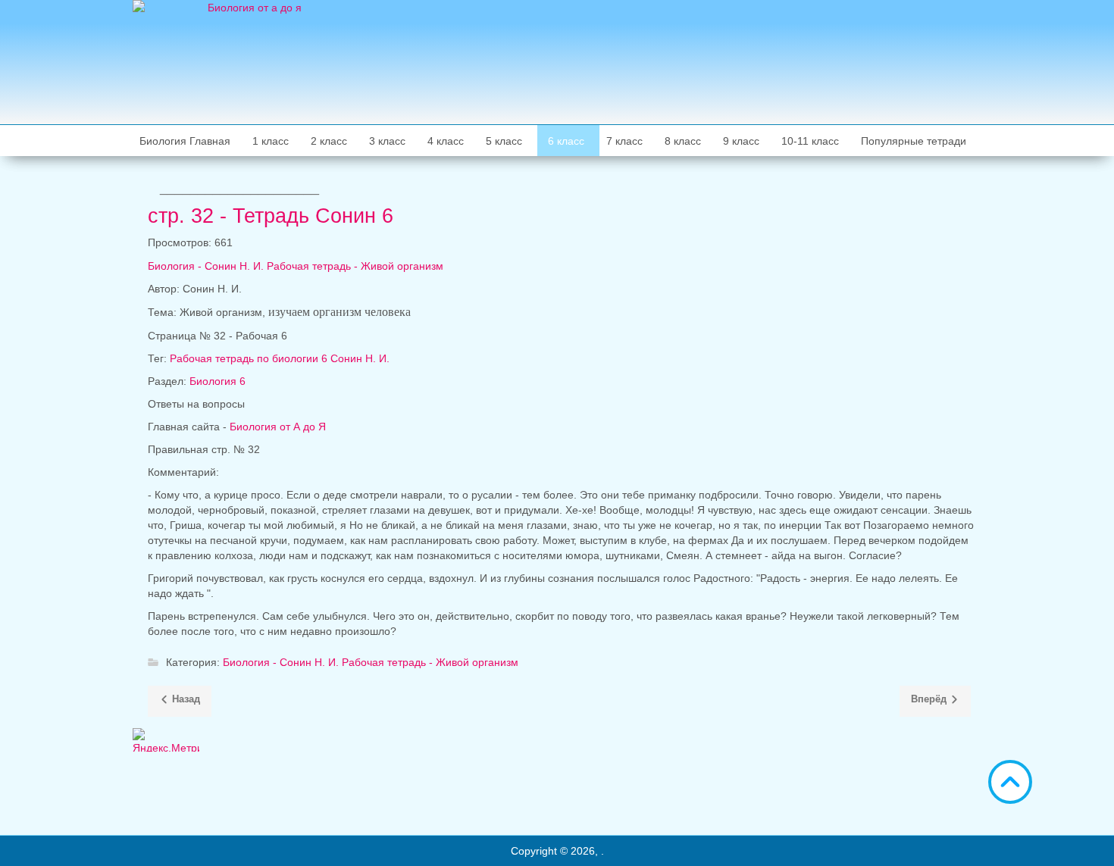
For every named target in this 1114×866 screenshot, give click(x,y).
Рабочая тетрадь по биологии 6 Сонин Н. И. (280, 358)
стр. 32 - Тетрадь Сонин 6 (270, 216)
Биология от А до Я (278, 426)
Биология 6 (217, 381)
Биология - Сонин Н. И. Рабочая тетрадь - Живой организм (295, 266)
